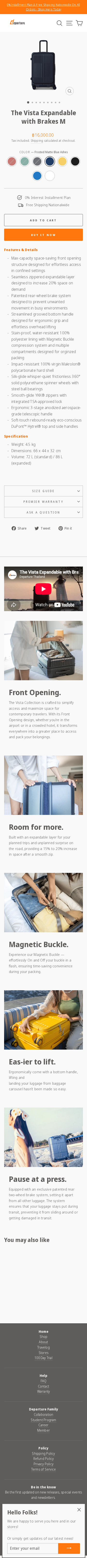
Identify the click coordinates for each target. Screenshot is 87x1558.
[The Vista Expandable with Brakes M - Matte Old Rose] (8, 1301)
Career (43, 1425)
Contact (43, 1386)
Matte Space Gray (37, 161)
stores (12, 1526)
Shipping (37, 141)
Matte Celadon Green (24, 161)
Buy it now (43, 235)
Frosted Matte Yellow (62, 161)
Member (43, 1430)
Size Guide (43, 491)
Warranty (43, 1391)
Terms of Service (43, 1469)
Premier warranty (43, 502)
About (43, 1342)
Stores (43, 1352)
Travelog (43, 1347)
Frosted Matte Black (75, 161)
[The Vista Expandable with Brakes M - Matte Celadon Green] (13, 1301)
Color (43, 152)
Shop (44, 1336)
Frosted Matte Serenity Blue (37, 176)
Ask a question (43, 512)
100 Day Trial (43, 1357)
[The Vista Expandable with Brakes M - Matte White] (24, 1306)
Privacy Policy (43, 1464)
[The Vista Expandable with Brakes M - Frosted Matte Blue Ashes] (24, 1301)
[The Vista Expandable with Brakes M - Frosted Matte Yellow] (30, 1301)
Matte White (50, 176)
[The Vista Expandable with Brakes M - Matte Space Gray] (19, 1301)
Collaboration (43, 1414)
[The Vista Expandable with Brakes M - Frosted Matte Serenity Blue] (19, 1306)
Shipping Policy (43, 1453)
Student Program (43, 1420)
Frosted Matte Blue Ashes (50, 161)
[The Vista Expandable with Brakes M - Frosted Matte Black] (13, 1306)
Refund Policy (43, 1458)
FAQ (44, 1381)
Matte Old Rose (12, 161)
